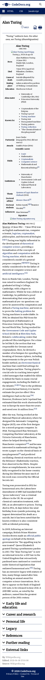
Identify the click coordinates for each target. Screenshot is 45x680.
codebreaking (18, 337)
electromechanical (30, 363)
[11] (26, 273)
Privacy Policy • (13, 674)
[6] (3, 240)
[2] (30, 199)
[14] (32, 395)
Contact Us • (25, 674)
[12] (16, 385)
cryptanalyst (28, 233)
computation (23, 253)
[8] (23, 263)
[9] (25, 263)
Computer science (29, 162)
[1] (38, 167)
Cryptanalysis (27, 159)
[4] (24, 208)
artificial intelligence (13, 273)
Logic (23, 154)
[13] (19, 385)
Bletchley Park (28, 333)
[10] (27, 263)
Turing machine (28, 116)
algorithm (7, 253)
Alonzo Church (22, 200)
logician (16, 233)
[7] (6, 240)
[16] (31, 568)
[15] (27, 444)
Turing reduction (28, 127)
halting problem (23, 311)
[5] (29, 211)
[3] (31, 204)
